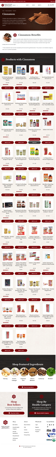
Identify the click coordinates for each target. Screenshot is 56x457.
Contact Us (26, 432)
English (14, 5)
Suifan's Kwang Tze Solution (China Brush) (48, 263)
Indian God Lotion (48, 129)
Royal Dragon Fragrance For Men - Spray (7, 212)
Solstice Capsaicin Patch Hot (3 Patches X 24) (34, 238)
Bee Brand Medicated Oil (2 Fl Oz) (48, 78)
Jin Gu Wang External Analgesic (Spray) (7, 158)
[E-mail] (47, 426)
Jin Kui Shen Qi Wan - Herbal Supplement (34, 158)
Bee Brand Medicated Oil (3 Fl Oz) (7, 104)
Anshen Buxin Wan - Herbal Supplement (21, 78)
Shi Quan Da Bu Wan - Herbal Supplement (21, 211)
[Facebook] (47, 424)
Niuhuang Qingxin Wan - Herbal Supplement (7, 186)
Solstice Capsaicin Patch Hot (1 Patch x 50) (21, 238)
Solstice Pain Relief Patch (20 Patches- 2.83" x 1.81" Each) (48, 238)
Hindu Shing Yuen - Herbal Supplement (21, 130)
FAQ (25, 427)
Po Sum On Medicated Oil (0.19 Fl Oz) (34, 185)
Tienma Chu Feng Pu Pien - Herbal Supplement (34, 290)
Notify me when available (34, 139)
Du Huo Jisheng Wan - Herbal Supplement (34, 104)
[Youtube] (53, 424)
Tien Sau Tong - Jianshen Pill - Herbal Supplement (21, 290)
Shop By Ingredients (29, 387)
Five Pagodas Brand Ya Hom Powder (8, 130)
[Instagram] (49, 424)
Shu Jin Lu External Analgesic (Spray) (48, 211)
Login (36, 424)
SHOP (27, 5)
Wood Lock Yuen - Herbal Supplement (34, 316)
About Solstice (27, 424)
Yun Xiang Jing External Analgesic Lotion (21, 343)
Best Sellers (15, 424)
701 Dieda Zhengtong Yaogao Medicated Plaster (7, 79)
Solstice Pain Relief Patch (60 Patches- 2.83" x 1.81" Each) (7, 264)
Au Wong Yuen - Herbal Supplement (34, 78)
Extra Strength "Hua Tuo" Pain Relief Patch (48, 104)
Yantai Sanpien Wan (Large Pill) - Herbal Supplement (48, 317)
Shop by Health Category (42, 413)
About (39, 5)
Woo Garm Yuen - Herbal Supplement (21, 316)
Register (37, 427)
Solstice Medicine (31, 446)
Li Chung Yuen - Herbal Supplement (48, 158)
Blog (33, 5)
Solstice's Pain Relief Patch (34, 263)
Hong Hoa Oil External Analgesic (34, 130)
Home (3, 10)
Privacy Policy (27, 434)
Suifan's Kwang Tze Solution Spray (7, 289)
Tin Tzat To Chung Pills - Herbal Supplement (8, 317)
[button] (5, 84)
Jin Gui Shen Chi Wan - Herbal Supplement (21, 158)
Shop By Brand (16, 435)
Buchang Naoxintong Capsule (21, 104)
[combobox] (15, 5)
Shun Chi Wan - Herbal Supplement (7, 237)
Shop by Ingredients (8, 10)
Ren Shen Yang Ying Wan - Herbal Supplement (48, 186)
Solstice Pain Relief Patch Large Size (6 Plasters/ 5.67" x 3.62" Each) (21, 265)
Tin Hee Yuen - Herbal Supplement (48, 289)
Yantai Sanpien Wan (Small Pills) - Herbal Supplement (7, 343)
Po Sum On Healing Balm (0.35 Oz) (21, 185)
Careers (25, 429)
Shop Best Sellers (14, 413)
